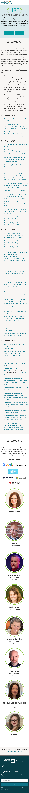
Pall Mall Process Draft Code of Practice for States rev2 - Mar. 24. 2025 (14, 204)
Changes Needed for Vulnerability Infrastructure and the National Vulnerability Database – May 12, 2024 (16, 301)
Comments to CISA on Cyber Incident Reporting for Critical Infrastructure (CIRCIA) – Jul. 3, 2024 (15, 284)
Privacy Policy (19, 761)
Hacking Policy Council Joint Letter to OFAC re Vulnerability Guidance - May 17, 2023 (16, 405)
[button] (22, 2)
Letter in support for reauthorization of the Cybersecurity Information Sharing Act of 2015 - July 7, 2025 (15, 196)
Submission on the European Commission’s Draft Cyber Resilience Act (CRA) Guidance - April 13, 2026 (15, 134)
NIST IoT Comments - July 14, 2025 (15, 191)
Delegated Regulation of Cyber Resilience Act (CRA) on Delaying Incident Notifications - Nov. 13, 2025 (15, 152)
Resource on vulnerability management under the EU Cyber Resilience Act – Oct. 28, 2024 (14, 235)
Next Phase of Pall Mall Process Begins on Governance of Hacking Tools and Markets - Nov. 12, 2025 (16, 159)
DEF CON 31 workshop (11, 368)
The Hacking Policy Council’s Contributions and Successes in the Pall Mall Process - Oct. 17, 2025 (15, 167)
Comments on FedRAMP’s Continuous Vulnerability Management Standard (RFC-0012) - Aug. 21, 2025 (16, 185)
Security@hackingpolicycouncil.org (14, 751)
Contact (25, 761)
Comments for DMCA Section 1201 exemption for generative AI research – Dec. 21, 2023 (15, 346)
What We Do (8, 33)
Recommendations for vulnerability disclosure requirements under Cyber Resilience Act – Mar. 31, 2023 (15, 418)
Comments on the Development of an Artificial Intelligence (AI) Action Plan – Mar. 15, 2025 (16, 211)
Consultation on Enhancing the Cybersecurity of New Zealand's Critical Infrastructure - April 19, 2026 (15, 126)
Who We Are (19, 33)
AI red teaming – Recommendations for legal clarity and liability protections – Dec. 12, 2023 (15, 353)
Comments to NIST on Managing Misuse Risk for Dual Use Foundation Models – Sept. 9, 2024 (15, 266)
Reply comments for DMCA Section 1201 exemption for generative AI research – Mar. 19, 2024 (15, 318)
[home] (10, 2)
